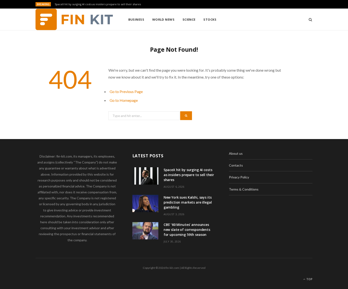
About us (236, 153)
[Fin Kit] (74, 19)
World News (163, 19)
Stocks (209, 19)
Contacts (236, 165)
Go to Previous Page (126, 91)
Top (309, 279)
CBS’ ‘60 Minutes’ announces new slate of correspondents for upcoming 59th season (187, 229)
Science (189, 19)
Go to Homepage (124, 100)
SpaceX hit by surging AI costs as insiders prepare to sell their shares (98, 4)
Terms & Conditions (244, 189)
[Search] (308, 19)
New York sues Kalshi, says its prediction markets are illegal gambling (188, 202)
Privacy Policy (239, 177)
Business (136, 19)
